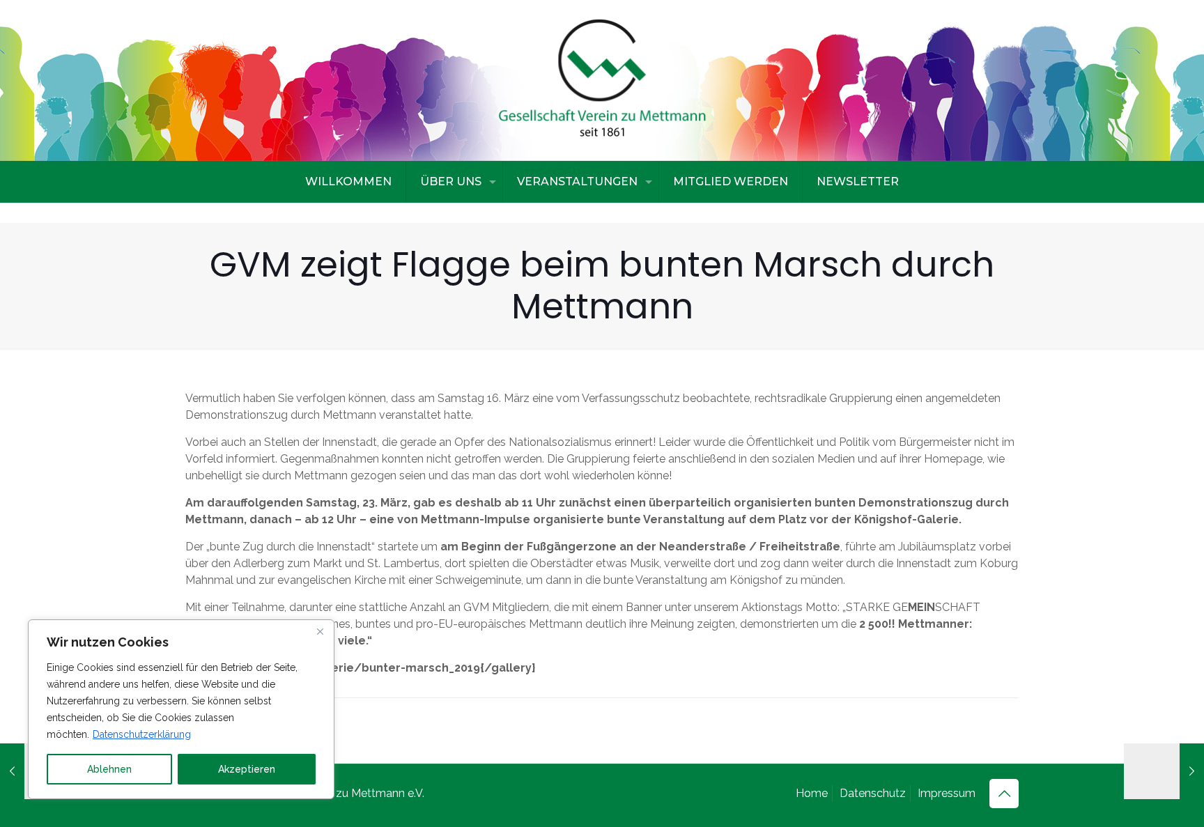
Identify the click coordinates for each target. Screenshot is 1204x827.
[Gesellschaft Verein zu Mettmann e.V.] (602, 80)
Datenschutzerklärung (142, 734)
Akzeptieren (246, 769)
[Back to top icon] (1004, 793)
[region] (181, 709)
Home (812, 793)
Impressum (946, 793)
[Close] (319, 631)
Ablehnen (109, 769)
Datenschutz (873, 793)
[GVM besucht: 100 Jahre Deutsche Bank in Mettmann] (1164, 771)
